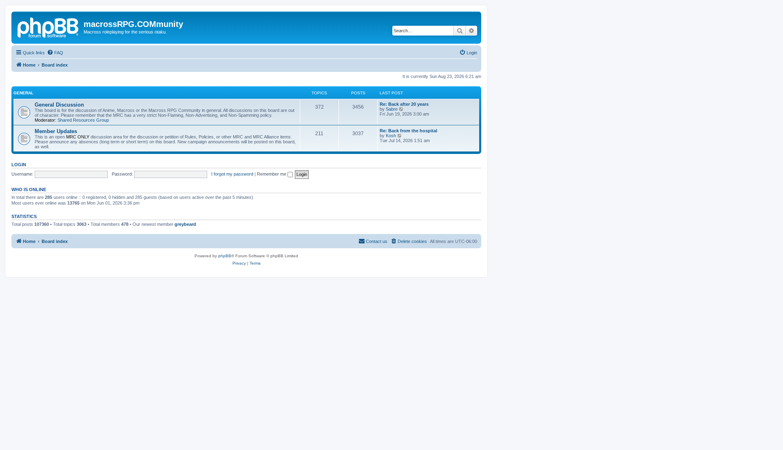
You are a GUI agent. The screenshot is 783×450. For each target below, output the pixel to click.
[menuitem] (55, 53)
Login (18, 164)
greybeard (185, 224)
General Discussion (59, 105)
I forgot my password (232, 174)
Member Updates (56, 131)
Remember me (272, 174)
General (23, 93)
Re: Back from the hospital (408, 130)
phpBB (224, 256)
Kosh (391, 135)
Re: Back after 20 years (404, 104)
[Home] (48, 26)
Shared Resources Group (83, 120)
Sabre (392, 109)
